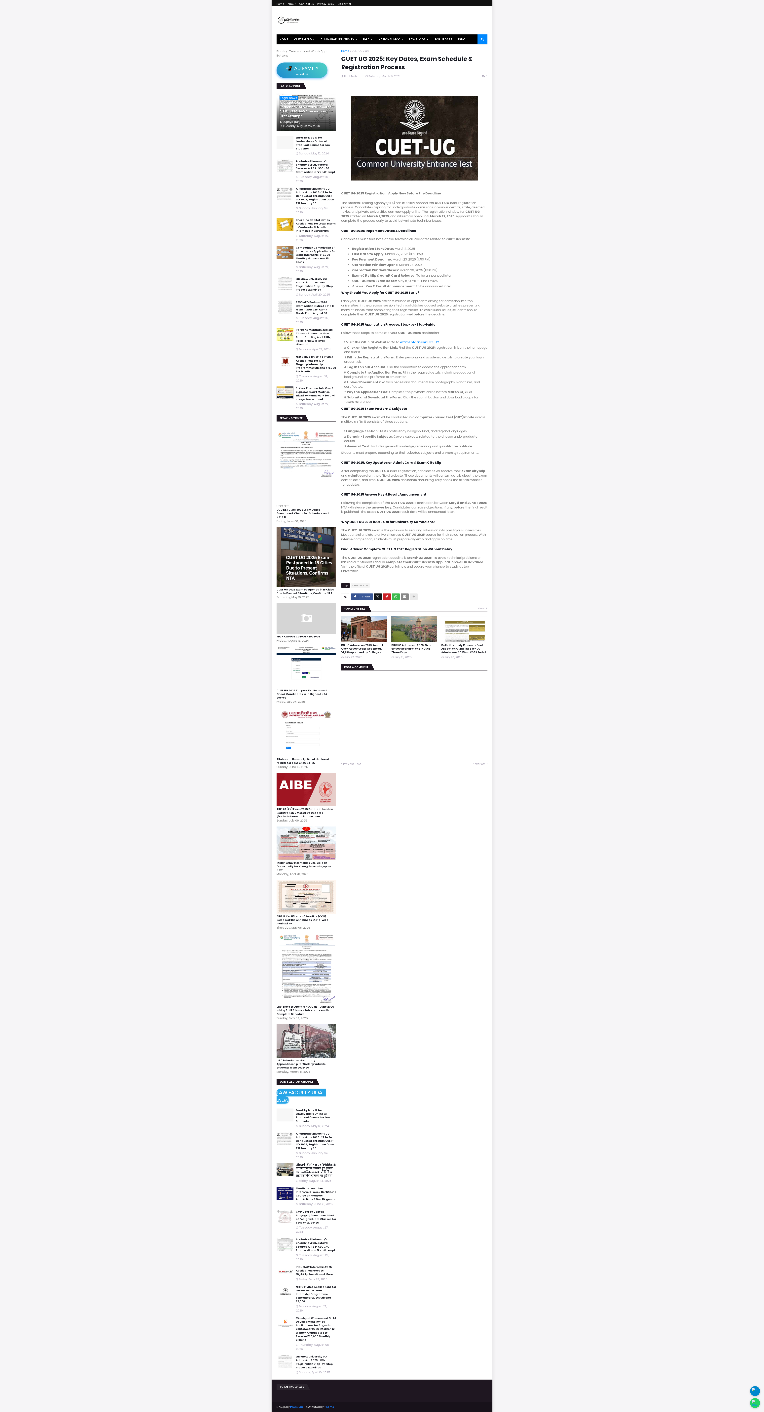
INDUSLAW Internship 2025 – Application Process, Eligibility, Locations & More (315, 1270)
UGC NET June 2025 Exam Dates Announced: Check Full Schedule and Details (303, 513)
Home (280, 4)
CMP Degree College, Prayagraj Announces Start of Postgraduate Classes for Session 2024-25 (316, 1217)
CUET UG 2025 (360, 51)
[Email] (405, 596)
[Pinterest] (387, 596)
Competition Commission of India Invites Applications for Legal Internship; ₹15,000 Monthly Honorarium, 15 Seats (316, 255)
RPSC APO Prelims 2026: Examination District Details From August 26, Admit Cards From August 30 (315, 308)
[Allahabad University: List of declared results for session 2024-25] (307, 755)
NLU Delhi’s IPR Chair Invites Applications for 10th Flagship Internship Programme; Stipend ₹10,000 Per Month (316, 364)
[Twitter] (378, 596)
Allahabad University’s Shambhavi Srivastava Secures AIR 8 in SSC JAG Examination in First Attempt (305, 109)
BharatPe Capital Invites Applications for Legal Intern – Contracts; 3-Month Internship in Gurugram (316, 225)
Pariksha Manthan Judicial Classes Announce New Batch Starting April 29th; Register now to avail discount (314, 337)
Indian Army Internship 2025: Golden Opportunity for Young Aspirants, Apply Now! (304, 866)
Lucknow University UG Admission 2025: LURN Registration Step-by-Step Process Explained (314, 284)
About (292, 4)
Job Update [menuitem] (443, 39)
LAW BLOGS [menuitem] (417, 39)
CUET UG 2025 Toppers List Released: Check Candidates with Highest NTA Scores (302, 694)
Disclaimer (344, 4)
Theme (329, 1407)
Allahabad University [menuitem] (337, 39)
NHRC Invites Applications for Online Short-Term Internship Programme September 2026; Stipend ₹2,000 (316, 1294)
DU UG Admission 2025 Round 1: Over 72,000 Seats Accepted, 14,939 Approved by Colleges (362, 648)
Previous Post (352, 764)
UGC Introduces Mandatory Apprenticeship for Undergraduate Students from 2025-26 (301, 1064)
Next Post (479, 764)
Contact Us (306, 4)
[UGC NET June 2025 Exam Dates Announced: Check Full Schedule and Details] (307, 502)
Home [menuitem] (284, 39)
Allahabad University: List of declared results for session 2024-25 (303, 761)
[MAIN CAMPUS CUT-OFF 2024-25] (307, 633)
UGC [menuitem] (366, 39)
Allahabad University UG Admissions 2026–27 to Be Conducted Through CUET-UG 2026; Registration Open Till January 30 (315, 196)
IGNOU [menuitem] (463, 39)
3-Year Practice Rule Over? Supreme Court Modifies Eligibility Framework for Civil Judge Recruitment (315, 393)
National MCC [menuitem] (389, 39)
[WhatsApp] (396, 596)
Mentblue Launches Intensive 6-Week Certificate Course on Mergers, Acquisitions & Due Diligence (316, 1194)
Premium (296, 1407)
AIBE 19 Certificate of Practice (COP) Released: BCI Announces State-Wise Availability (302, 920)
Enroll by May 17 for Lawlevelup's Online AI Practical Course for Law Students (313, 143)
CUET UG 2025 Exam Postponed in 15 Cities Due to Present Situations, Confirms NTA (305, 591)
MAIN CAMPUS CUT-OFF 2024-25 (298, 636)
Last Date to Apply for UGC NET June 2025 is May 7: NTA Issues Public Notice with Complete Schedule (305, 1010)
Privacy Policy (325, 4)
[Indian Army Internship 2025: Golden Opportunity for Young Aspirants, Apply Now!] (307, 859)
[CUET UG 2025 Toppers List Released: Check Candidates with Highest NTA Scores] (307, 687)
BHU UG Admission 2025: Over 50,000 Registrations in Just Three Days (411, 648)
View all (482, 608)
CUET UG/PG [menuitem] (303, 39)
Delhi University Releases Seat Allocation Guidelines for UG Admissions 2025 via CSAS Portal (463, 648)
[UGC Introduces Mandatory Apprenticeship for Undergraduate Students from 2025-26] (307, 1057)
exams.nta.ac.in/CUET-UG (419, 342)
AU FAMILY (302, 70)
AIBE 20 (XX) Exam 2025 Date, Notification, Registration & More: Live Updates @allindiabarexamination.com (305, 812)
